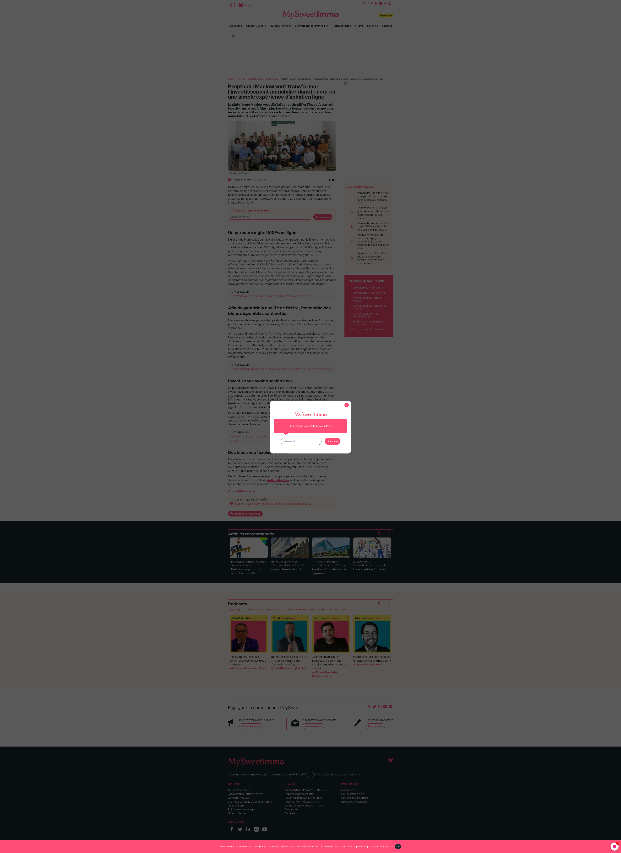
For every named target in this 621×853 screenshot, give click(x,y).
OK (398, 846)
